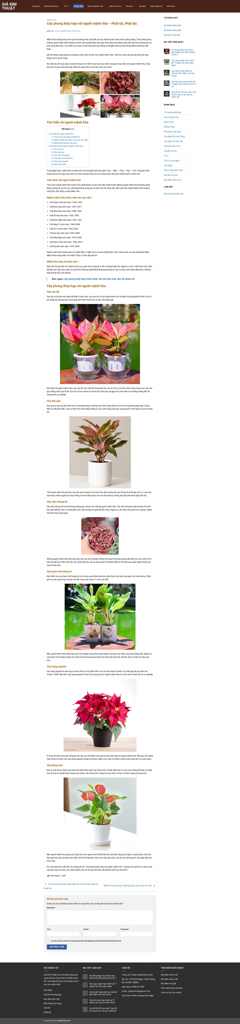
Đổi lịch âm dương (51, 6)
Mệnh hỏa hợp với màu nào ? (64, 143)
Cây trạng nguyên (59, 161)
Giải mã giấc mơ (156, 6)
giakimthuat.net (64, 1021)
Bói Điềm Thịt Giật (172, 35)
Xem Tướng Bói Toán (95, 6)
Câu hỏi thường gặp (52, 994)
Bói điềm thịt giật (168, 983)
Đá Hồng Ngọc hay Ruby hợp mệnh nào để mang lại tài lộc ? (183, 52)
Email (86, 929)
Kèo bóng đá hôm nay (173, 194)
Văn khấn (142, 6)
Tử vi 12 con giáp (171, 160)
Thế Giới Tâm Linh (172, 146)
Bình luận (51, 908)
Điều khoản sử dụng (53, 1003)
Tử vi (66, 6)
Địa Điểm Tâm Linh (172, 180)
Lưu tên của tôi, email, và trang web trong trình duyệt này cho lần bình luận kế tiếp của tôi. (86, 941)
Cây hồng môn (58, 164)
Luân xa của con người (171, 992)
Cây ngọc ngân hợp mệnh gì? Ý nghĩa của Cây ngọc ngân (182, 62)
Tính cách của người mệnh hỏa (65, 137)
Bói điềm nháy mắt (169, 979)
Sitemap (47, 1012)
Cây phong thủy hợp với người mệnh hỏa (65, 146)
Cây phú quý (57, 152)
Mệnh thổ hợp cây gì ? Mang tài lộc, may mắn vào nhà (128, 886)
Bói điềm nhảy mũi (169, 975)
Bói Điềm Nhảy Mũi (172, 25)
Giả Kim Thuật (9, 6)
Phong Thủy (78, 6)
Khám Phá (170, 6)
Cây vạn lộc (57, 149)
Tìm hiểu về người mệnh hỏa (60, 134)
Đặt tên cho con (115, 6)
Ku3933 (167, 198)
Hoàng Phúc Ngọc (73, 31)
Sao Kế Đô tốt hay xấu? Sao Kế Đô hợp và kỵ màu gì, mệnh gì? (183, 94)
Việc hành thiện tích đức (172, 988)
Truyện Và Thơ (170, 151)
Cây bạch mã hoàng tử (62, 158)
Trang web (124, 929)
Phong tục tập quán (172, 131)
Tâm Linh (129, 6)
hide (72, 129)
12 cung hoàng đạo (172, 112)
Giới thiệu (48, 990)
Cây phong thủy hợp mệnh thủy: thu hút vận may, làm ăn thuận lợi (99, 278)
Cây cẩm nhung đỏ (60, 155)
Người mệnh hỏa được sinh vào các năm (69, 140)
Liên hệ (47, 1008)
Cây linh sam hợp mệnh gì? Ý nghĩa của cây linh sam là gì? (183, 84)
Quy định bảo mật (52, 999)
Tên (49, 929)
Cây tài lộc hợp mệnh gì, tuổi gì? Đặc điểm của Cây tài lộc (182, 73)
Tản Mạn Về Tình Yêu (173, 141)
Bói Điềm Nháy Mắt (172, 30)
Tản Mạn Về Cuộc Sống (174, 136)
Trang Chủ (36, 6)
